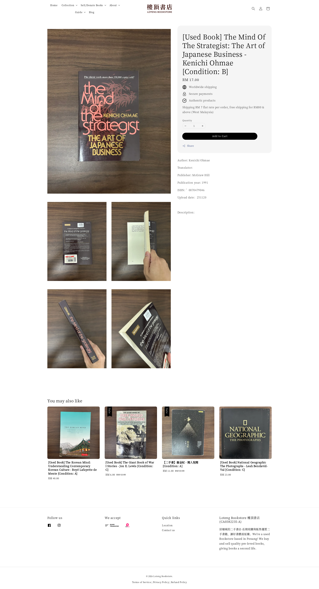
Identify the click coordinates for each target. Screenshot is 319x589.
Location (167, 525)
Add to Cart (219, 136)
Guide (78, 12)
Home (53, 5)
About (113, 5)
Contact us (168, 530)
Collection (68, 5)
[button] (253, 8)
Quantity (187, 120)
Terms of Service (141, 582)
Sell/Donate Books (92, 5)
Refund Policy (179, 582)
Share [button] (190, 146)
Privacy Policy (161, 582)
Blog (91, 12)
